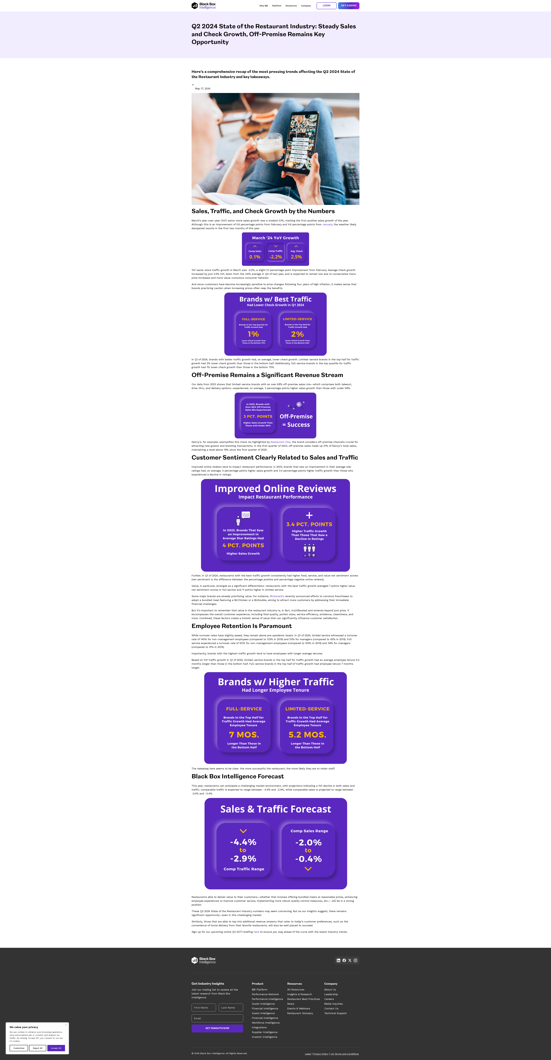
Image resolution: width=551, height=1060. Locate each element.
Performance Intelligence (267, 998)
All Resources (295, 989)
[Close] (66, 1025)
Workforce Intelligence (266, 1022)
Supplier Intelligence (265, 1032)
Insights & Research (299, 994)
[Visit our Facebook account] (344, 960)
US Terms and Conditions (345, 1054)
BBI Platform (259, 989)
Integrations (259, 1027)
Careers (329, 998)
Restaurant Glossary (300, 1013)
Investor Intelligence (264, 1036)
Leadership (331, 994)
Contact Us (331, 1008)
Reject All (37, 1048)
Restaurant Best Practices (303, 998)
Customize (18, 1048)
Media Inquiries (333, 1003)
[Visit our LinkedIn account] (338, 960)
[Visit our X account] (349, 960)
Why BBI (263, 5)
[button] (327, 5)
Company (306, 5)
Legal (308, 1054)
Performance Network (265, 994)
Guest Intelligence (263, 1003)
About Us (330, 989)
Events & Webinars (298, 1008)
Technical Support (335, 1013)
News (290, 1003)
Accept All (56, 1048)
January (327, 224)
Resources (291, 5)
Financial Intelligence (265, 1008)
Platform (276, 5)
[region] (37, 1038)
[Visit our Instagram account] (355, 960)
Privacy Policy (320, 1054)
